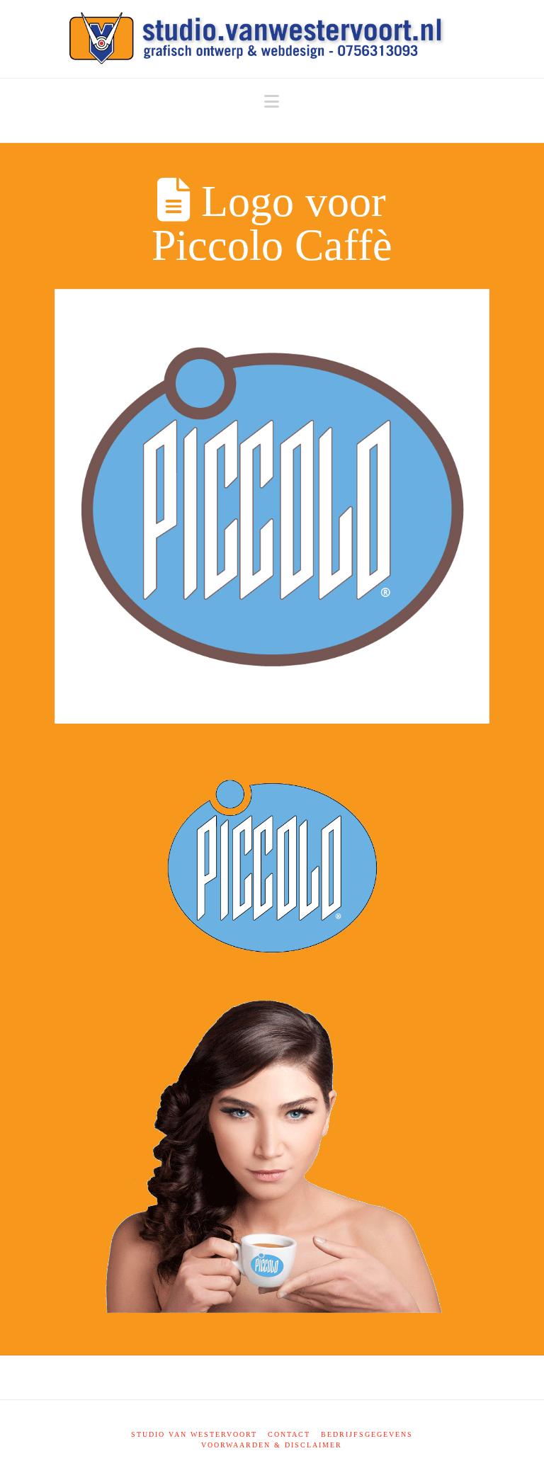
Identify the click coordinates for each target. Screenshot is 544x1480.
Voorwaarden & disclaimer (271, 1445)
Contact (289, 1434)
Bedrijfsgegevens (367, 1434)
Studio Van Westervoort (194, 1434)
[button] (271, 101)
